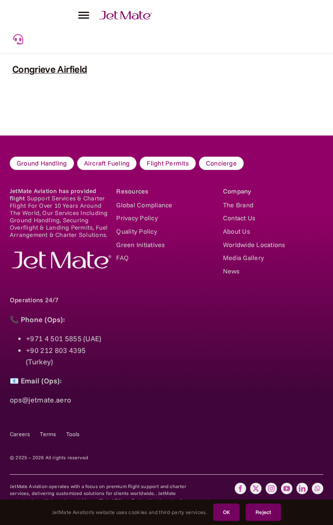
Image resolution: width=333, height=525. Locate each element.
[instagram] (271, 488)
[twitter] (256, 488)
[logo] (60, 255)
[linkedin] (302, 488)
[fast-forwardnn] (125, 14)
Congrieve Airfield (49, 69)
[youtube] (286, 488)
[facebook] (240, 488)
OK (226, 512)
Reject (263, 512)
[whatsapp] (317, 488)
